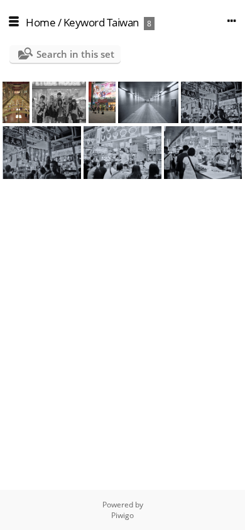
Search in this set (75, 54)
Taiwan (123, 22)
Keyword (84, 22)
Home (40, 22)
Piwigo (122, 515)
